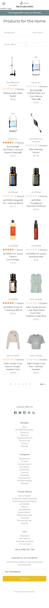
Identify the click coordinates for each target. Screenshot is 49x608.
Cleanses (24, 472)
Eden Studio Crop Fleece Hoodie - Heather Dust (13, 366)
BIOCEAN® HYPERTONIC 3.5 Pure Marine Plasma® (36, 94)
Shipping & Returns (24, 438)
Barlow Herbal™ (24, 512)
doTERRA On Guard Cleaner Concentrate (13, 256)
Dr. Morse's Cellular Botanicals (24, 499)
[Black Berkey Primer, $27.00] (36, 123)
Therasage (24, 518)
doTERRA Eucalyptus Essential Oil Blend (36, 203)
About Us (24, 435)
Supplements (24, 459)
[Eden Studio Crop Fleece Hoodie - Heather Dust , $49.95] (13, 340)
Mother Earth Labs (24, 515)
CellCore (24, 507)
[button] (24, 32)
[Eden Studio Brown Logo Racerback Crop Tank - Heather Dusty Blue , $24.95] (36, 283)
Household (24, 475)
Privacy (25, 443)
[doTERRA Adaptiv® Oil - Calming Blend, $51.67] (13, 176)
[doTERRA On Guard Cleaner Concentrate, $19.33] (13, 230)
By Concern (24, 467)
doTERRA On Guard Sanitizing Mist (36, 255)
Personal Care (24, 478)
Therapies (24, 483)
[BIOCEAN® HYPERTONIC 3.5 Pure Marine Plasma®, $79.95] (36, 66)
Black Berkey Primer (36, 151)
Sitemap (24, 446)
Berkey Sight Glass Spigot (13, 94)
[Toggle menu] (3, 3)
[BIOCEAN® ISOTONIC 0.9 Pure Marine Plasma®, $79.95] (13, 123)
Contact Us (24, 432)
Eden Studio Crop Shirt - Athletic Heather (36, 366)
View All (24, 523)
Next (42, 384)
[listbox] (19, 45)
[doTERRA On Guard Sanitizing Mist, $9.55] (36, 230)
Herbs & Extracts (24, 464)
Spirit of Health (24, 496)
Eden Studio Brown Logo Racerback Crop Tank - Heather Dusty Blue (36, 311)
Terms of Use (24, 441)
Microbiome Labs (25, 521)
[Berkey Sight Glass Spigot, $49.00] (13, 66)
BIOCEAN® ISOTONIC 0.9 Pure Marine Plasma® (13, 149)
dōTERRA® (24, 504)
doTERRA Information (24, 430)
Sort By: (7, 44)
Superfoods (24, 470)
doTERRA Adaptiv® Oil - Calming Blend (13, 201)
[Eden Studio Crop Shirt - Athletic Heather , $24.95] (36, 340)
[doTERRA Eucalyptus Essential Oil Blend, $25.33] (36, 176)
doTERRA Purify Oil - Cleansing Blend (13, 308)
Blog (24, 427)
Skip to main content (24, 6)
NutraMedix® (24, 510)
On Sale (24, 461)
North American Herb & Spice (24, 501)
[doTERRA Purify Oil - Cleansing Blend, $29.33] (13, 283)
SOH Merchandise (24, 481)
